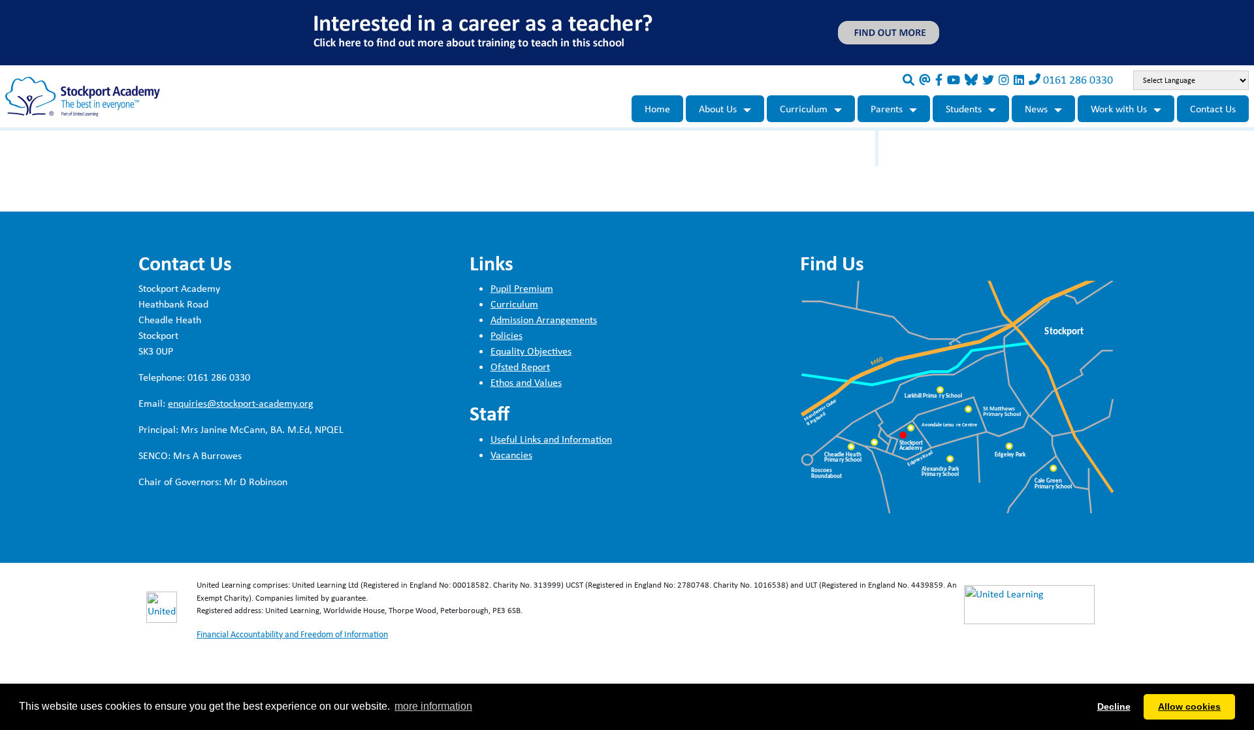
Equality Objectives (530, 351)
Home (657, 109)
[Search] (908, 80)
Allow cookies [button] (1189, 706)
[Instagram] (1004, 80)
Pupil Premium (521, 288)
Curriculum (804, 109)
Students (964, 109)
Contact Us (1213, 109)
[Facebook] (938, 80)
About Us (718, 109)
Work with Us (1119, 109)
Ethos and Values (526, 382)
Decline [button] (1114, 706)
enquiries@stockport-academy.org (241, 403)
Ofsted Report (520, 366)
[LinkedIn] (1019, 80)
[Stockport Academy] (82, 96)
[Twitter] (988, 80)
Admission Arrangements (543, 319)
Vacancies (511, 455)
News (1036, 109)
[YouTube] (953, 80)
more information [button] (433, 706)
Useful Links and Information (551, 439)
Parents (887, 109)
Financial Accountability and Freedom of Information (292, 634)
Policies (506, 335)
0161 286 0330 (1078, 79)
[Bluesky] (971, 80)
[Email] (925, 80)
